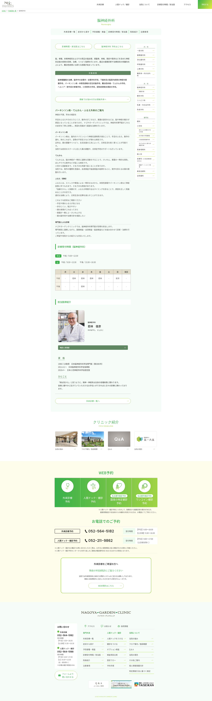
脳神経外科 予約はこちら (112, 46)
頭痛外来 (141, 91)
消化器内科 (141, 59)
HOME (4, 11)
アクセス (187, 4)
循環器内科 (141, 55)
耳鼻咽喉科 (141, 149)
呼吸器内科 (141, 64)
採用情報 (124, 626)
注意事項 (144, 31)
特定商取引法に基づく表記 (139, 671)
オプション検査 (113, 649)
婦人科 (139, 154)
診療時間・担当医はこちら (73, 46)
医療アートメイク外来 (145, 166)
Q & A (131, 649)
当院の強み (133, 638)
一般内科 (140, 50)
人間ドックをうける (115, 638)
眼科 (138, 121)
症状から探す (84, 31)
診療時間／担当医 (118, 31)
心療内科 (140, 69)
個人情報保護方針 (136, 665)
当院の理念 (133, 654)
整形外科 (140, 96)
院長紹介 (134, 31)
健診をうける (112, 644)
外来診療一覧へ (93, 401)
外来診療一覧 (12, 11)
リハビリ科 (141, 100)
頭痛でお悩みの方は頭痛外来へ (93, 99)
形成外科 (140, 109)
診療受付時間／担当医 (166, 4)
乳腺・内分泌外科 (143, 105)
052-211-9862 (100, 540)
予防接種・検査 (99, 31)
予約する (204, 4)
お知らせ (107, 626)
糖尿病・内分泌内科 (143, 74)
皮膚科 (144, 160)
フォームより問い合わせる (67, 675)
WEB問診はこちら (106, 585)
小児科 (139, 126)
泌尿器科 (140, 176)
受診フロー (111, 660)
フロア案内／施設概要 (138, 644)
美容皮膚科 (141, 171)
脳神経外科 (141, 87)
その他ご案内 (134, 660)
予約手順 (110, 665)
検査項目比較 (112, 654)
